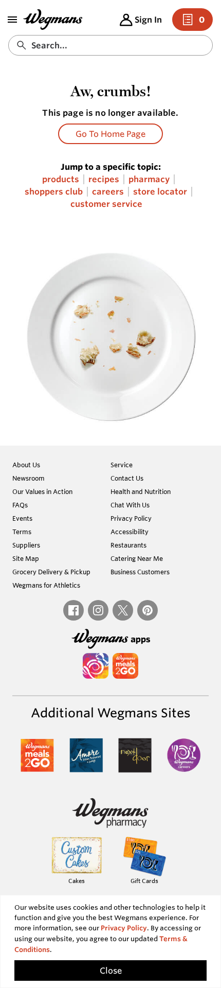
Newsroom (28, 478)
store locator (160, 192)
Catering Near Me (136, 558)
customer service (106, 204)
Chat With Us (130, 505)
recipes (103, 179)
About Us (26, 465)
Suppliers (26, 545)
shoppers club (54, 192)
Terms (21, 531)
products (60, 179)
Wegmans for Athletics (46, 585)
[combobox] (110, 45)
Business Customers (140, 572)
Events (22, 518)
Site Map (25, 558)
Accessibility (129, 531)
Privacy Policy (131, 518)
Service (121, 465)
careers (108, 192)
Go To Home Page (110, 134)
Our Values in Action (42, 491)
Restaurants (128, 545)
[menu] (12, 19)
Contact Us (126, 478)
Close (111, 970)
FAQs (20, 505)
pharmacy (149, 179)
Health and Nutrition (140, 491)
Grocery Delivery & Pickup (51, 572)
